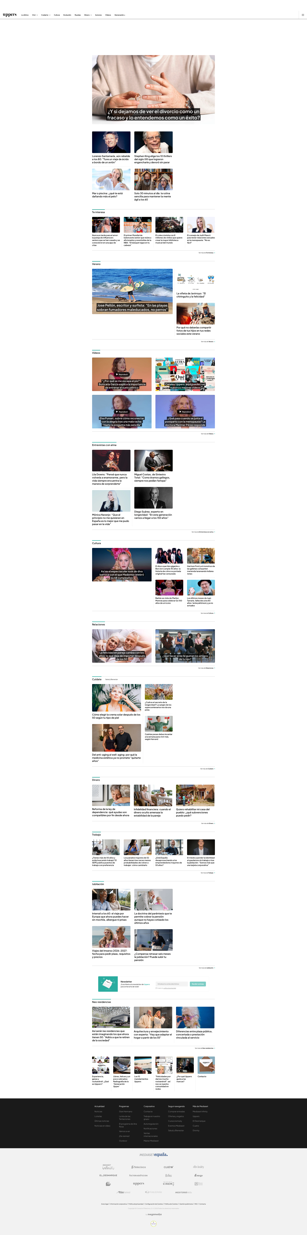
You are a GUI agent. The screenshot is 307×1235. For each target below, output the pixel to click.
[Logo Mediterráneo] (183, 1192)
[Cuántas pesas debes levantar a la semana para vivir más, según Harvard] (159, 724)
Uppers (196, 1116)
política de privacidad (170, 988)
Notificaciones (150, 1128)
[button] (122, 374)
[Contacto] (206, 1065)
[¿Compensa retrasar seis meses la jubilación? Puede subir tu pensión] (153, 940)
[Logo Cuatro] (168, 1167)
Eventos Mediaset (176, 1125)
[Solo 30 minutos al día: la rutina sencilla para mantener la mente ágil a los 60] (153, 179)
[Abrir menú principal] (303, 15)
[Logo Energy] (199, 1175)
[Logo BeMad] (108, 1184)
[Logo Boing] (168, 1175)
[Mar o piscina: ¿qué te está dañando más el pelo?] (111, 179)
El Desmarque (199, 1121)
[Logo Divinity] (198, 1167)
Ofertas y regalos (176, 1116)
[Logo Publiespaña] (153, 1192)
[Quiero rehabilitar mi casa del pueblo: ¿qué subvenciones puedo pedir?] (195, 795)
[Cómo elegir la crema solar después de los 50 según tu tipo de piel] (116, 698)
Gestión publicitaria (186, 1204)
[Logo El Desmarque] (108, 1175)
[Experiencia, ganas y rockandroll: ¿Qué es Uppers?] (100, 1065)
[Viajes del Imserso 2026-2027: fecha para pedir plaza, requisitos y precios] (111, 937)
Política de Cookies (171, 1204)
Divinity (196, 1130)
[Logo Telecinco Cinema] (168, 1184)
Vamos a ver (124, 1131)
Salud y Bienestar (111, 679)
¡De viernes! (124, 1136)
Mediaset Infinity (200, 1111)
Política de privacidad (136, 1204)
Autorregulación (151, 1124)
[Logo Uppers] (138, 1184)
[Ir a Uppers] (9, 15)
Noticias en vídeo (102, 1125)
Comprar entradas (176, 1111)
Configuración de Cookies (154, 1204)
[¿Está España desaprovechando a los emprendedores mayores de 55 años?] (169, 847)
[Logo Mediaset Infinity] (108, 1167)
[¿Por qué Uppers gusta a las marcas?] (185, 1065)
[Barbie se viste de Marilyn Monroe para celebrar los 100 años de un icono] (169, 587)
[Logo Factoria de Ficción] (138, 1175)
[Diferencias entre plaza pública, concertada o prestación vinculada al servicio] (195, 1017)
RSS (196, 1204)
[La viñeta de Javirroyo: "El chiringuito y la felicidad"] (196, 279)
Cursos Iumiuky (175, 1121)
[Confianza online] (153, 1226)
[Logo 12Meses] (199, 1183)
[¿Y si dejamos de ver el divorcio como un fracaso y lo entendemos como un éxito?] (153, 89)
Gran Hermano (125, 1111)
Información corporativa (118, 1204)
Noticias (98, 1111)
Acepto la (166, 988)
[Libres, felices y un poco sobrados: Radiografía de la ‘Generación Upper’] (121, 1065)
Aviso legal (105, 1204)
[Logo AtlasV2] (123, 1192)
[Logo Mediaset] (153, 1156)
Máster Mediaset (151, 1140)
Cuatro (196, 1125)
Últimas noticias (101, 1121)
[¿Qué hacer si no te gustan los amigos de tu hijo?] (185, 646)
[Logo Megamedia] (155, 1214)
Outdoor (123, 1140)
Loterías (98, 1116)
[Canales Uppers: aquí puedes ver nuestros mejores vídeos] (185, 374)
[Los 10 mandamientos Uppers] (143, 1065)
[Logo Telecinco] (138, 1167)
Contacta (148, 1111)
